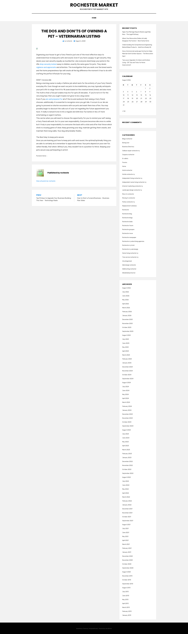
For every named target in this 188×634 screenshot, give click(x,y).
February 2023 (127, 453)
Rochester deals (127, 221)
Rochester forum (127, 225)
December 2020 (127, 556)
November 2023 (127, 418)
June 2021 (125, 532)
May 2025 (125, 347)
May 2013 (125, 599)
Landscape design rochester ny (132, 190)
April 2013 (125, 603)
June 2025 (125, 343)
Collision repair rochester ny (131, 151)
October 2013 (126, 580)
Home (94, 18)
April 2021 (125, 540)
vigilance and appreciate (46, 67)
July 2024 (125, 386)
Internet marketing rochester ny (132, 186)
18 (128, 98)
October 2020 (126, 564)
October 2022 (126, 469)
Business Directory (128, 147)
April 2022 (125, 493)
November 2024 (127, 371)
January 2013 (126, 615)
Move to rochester (128, 194)
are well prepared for (54, 99)
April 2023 (125, 446)
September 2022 (127, 473)
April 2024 (125, 398)
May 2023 (125, 442)
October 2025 (126, 327)
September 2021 (127, 521)
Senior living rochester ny (130, 253)
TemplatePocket (93, 628)
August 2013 (126, 588)
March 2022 (126, 497)
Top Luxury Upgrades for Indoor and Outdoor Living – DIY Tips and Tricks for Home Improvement (136, 62)
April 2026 (125, 304)
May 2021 (125, 536)
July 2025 (125, 339)
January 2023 (126, 457)
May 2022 (125, 489)
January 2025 (126, 363)
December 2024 (127, 367)
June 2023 (125, 438)
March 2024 (126, 402)
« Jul (123, 111)
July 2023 (125, 434)
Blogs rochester (127, 139)
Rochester (125, 210)
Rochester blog (127, 214)
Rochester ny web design (130, 249)
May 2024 (125, 394)
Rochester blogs (127, 218)
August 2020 (126, 572)
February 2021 (127, 548)
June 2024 (125, 390)
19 (132, 98)
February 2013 (127, 611)
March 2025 (126, 355)
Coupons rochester (128, 154)
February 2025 (127, 359)
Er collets (125, 158)
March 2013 (126, 607)
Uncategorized (127, 261)
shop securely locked (48, 64)
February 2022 (127, 501)
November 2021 (127, 513)
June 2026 (125, 296)
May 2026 (125, 300)
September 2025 (127, 331)
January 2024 (126, 410)
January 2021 (126, 552)
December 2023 (127, 414)
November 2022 (127, 465)
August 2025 (126, 335)
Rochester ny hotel (128, 245)
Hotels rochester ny (128, 174)
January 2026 (126, 315)
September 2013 (127, 584)
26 (132, 102)
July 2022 (125, 481)
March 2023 (126, 450)
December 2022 (127, 461)
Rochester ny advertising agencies (133, 241)
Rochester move (127, 233)
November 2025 (127, 323)
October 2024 (126, 375)
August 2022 (126, 477)
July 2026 (125, 292)
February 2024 (127, 406)
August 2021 (126, 524)
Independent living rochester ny (132, 178)
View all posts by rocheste (45, 181)
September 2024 (127, 379)
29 (146, 102)
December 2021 (127, 509)
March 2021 (126, 544)
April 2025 (125, 351)
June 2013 (125, 596)
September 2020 (127, 568)
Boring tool (125, 143)
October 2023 (126, 422)
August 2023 (126, 430)
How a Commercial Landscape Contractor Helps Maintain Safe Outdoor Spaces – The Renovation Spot (137, 53)
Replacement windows (129, 206)
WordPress (109, 628)
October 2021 (126, 517)
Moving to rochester (128, 198)
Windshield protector (128, 273)
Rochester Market (94, 5)
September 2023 (127, 426)
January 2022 (126, 505)
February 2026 (127, 311)
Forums (124, 162)
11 (127, 95)
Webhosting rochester (129, 269)
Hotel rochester (127, 170)
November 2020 (127, 560)
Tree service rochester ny (130, 257)
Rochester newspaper (129, 237)
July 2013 (125, 591)
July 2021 (125, 528)
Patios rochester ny (128, 202)
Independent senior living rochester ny (134, 182)
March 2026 (126, 308)
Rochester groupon (128, 229)
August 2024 (126, 382)
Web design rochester (129, 265)
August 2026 (126, 288)
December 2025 (127, 319)
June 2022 (125, 485)
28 (141, 102)
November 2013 (127, 576)
